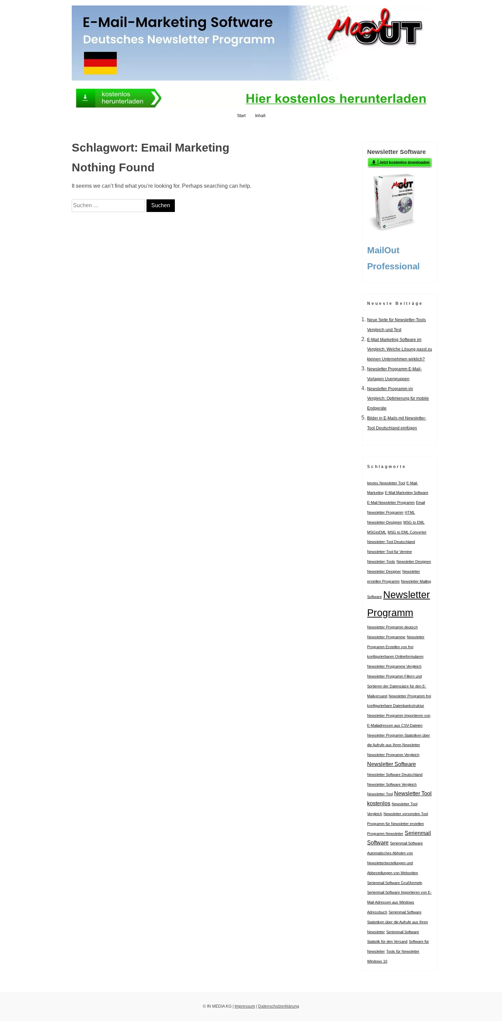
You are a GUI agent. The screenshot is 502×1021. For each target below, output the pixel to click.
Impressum (245, 1006)
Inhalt (260, 115)
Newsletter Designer (384, 571)
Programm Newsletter (385, 834)
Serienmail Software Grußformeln (394, 883)
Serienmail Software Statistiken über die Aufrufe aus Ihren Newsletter (397, 922)
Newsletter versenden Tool (406, 814)
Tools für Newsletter (402, 951)
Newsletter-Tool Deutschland (391, 542)
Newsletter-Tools (381, 561)
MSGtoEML (376, 532)
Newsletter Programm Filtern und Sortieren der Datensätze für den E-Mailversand (396, 686)
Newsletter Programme (386, 637)
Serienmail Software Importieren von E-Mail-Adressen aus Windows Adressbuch (399, 902)
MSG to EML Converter (407, 532)
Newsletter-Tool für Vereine (389, 552)
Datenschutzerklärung (278, 1006)
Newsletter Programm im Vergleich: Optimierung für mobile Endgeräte (398, 398)
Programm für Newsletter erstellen (395, 824)
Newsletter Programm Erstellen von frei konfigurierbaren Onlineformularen (395, 647)
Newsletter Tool (380, 794)
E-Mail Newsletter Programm (391, 502)
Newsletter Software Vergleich (392, 784)
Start (241, 115)
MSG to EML (413, 522)
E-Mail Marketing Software (406, 493)
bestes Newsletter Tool (386, 483)
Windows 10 (377, 961)
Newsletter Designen (413, 561)
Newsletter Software (391, 764)
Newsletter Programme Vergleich (394, 666)
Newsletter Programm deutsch (392, 627)
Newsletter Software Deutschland (394, 774)
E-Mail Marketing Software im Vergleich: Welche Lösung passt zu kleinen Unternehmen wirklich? (399, 349)
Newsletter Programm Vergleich (393, 755)
